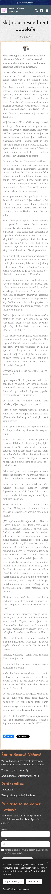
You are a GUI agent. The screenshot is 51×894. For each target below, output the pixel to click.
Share (9, 736)
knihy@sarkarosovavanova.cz (23, 776)
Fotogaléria (7, 789)
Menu (47, 10)
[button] (36, 10)
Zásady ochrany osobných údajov (18, 795)
